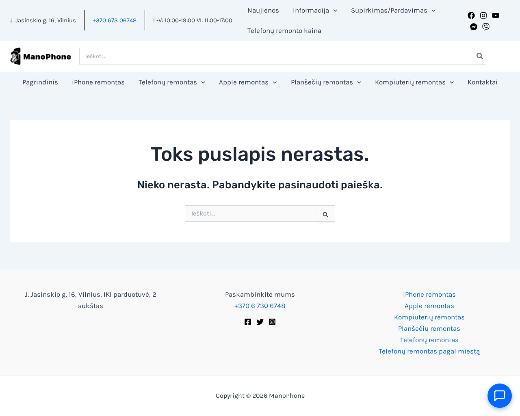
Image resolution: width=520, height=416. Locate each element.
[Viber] (486, 26)
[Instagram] (483, 15)
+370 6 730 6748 (259, 306)
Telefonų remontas (429, 340)
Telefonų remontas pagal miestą (429, 351)
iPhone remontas (429, 294)
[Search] (480, 56)
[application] (333, 10)
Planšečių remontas (429, 328)
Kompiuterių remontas (429, 317)
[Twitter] (260, 321)
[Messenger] (473, 26)
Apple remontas (429, 306)
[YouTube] (495, 15)
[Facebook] (471, 15)
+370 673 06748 (114, 20)
